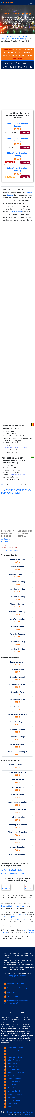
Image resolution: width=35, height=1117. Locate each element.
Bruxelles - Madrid (14, 1075)
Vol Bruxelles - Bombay (18, 39)
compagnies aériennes (17, 976)
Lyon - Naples (12, 1066)
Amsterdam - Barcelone (16, 1072)
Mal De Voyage (12, 992)
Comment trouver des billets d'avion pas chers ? (16, 1002)
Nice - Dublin (12, 1085)
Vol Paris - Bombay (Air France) (12, 873)
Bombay (10, 195)
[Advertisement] (17, 91)
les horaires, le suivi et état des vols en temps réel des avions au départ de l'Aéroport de (17, 54)
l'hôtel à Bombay (19, 919)
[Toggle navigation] (31, 3)
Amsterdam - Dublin (15, 1051)
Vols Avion (8, 2)
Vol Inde (21, 36)
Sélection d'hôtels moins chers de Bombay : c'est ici (17, 64)
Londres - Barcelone (14, 1091)
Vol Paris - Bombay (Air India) (11, 870)
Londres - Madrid (13, 1069)
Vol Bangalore (6, 539)
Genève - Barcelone (14, 1094)
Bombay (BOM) (20, 914)
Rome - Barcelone (14, 1088)
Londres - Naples (13, 1082)
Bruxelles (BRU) (6, 906)
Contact (28, 1114)
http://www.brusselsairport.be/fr (15, 447)
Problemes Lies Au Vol (15, 984)
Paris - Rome (12, 1103)
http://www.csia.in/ (18, 475)
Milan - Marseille (13, 1060)
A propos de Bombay (10, 550)
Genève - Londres (14, 1079)
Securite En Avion (13, 996)
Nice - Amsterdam (14, 1097)
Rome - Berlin (12, 1063)
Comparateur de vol (8, 36)
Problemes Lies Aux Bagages (17, 988)
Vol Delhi (4, 541)
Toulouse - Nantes (14, 1100)
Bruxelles (28, 192)
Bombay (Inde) (19, 906)
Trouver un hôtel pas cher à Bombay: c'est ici (16, 491)
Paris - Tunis (12, 1106)
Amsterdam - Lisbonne (15, 1054)
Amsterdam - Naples (15, 1048)
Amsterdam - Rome (14, 1057)
